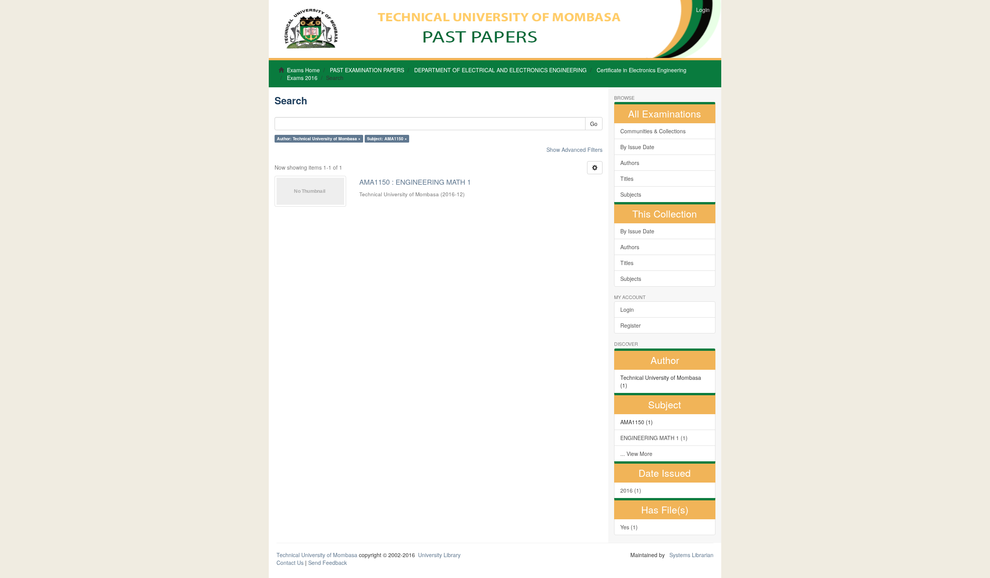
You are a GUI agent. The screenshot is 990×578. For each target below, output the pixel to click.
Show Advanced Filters (574, 149)
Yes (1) (629, 527)
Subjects (630, 194)
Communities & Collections (653, 131)
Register (630, 325)
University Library (439, 555)
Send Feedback (327, 562)
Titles (626, 178)
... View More (636, 453)
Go (593, 124)
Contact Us (290, 562)
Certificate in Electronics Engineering (641, 70)
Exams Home (303, 70)
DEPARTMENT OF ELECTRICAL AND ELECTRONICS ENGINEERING (500, 70)
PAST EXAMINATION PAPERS (367, 70)
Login (627, 309)
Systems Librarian (690, 555)
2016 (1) (630, 490)
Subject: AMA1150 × (387, 138)
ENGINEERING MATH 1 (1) (654, 438)
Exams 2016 (302, 78)
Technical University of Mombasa (318, 555)
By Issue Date (637, 147)
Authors (629, 163)
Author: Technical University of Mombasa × (318, 138)
